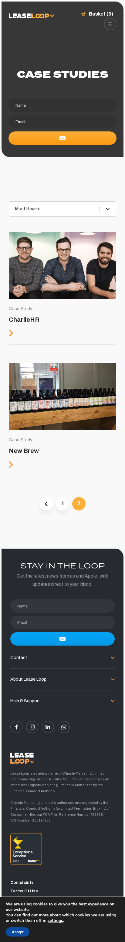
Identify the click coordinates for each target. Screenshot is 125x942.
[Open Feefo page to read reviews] (62, 851)
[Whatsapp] (64, 727)
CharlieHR (62, 288)
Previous (46, 503)
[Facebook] (16, 727)
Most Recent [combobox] (28, 208)
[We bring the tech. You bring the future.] (31, 16)
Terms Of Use (24, 891)
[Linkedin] (48, 727)
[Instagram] (32, 727)
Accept (17, 931)
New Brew (62, 419)
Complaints (22, 882)
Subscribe (62, 138)
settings (55, 920)
